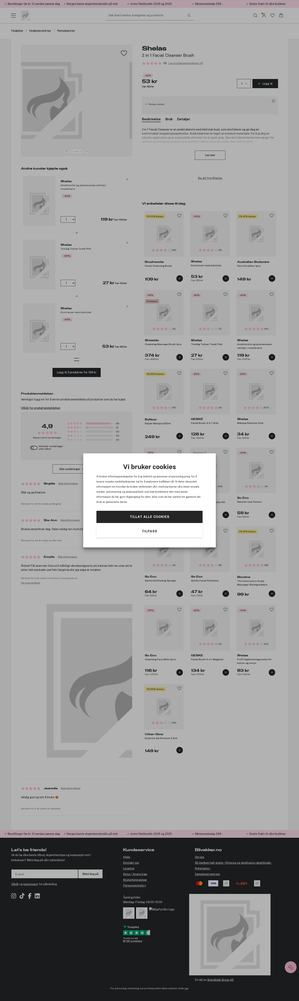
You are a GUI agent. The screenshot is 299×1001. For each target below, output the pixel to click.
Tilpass (149, 531)
